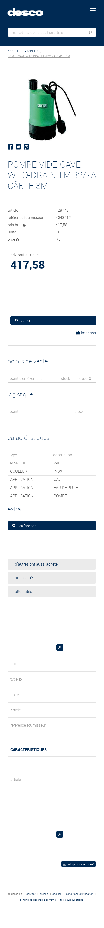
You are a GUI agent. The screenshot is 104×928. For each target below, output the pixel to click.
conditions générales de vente (38, 899)
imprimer (88, 333)
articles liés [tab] (24, 577)
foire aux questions (71, 899)
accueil (13, 51)
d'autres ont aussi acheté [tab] (36, 564)
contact (31, 894)
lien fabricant (27, 525)
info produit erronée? (80, 864)
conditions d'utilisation (79, 894)
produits (31, 51)
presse (44, 894)
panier (25, 320)
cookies (57, 894)
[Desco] (28, 9)
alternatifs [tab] (23, 591)
